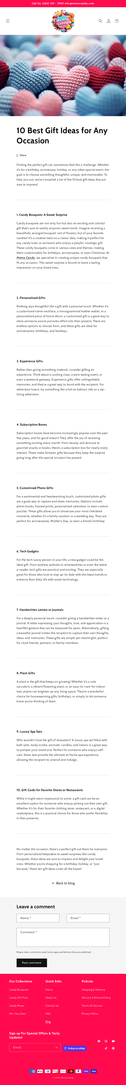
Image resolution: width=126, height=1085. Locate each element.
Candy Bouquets (19, 989)
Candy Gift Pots (18, 997)
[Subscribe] (56, 1047)
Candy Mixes (16, 1005)
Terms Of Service (92, 1005)
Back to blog (65, 883)
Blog (48, 1021)
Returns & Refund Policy (96, 997)
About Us (51, 997)
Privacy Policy (90, 1013)
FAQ (48, 1013)
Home (49, 989)
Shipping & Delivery (93, 989)
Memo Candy (67, 1077)
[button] (8, 21)
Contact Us (52, 1005)
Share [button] (23, 155)
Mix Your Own (17, 1013)
